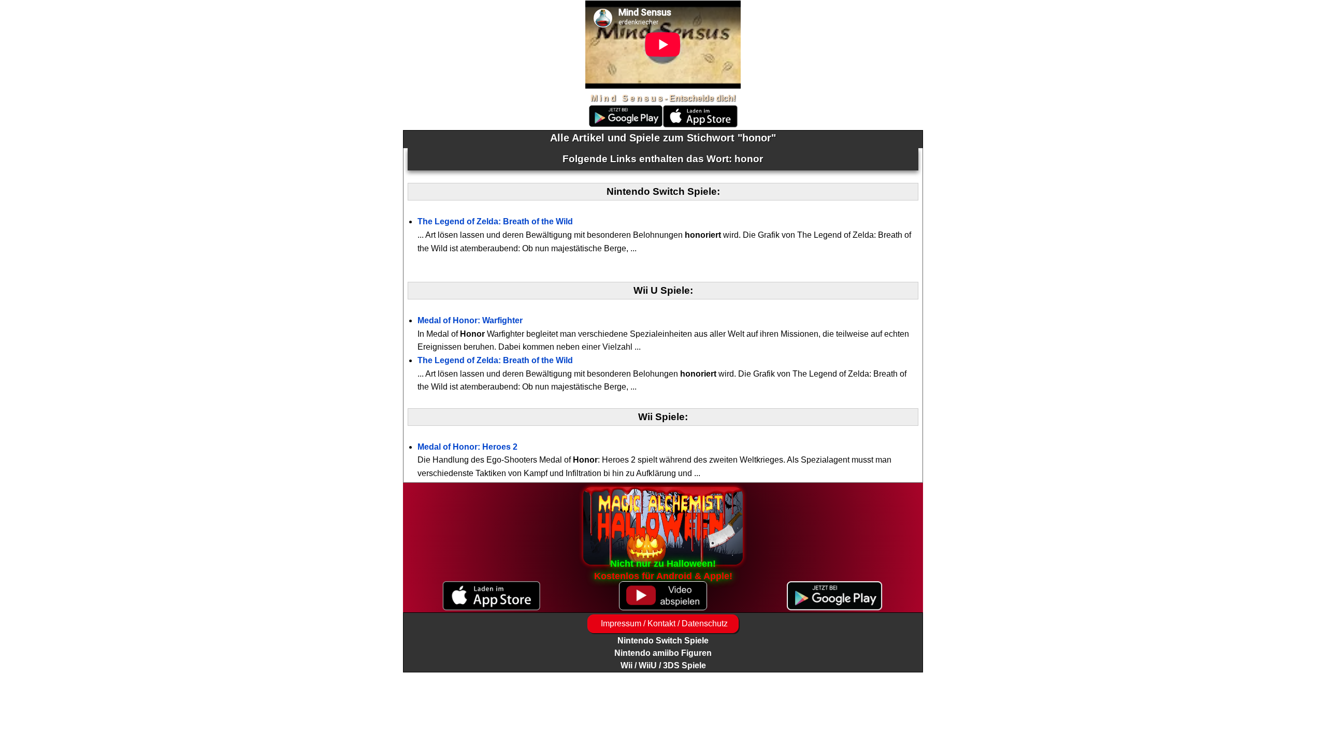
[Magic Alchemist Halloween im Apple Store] (491, 596)
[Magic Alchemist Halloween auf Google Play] (834, 596)
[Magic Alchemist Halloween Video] (662, 596)
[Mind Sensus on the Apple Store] (700, 124)
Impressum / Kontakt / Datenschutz (663, 623)
